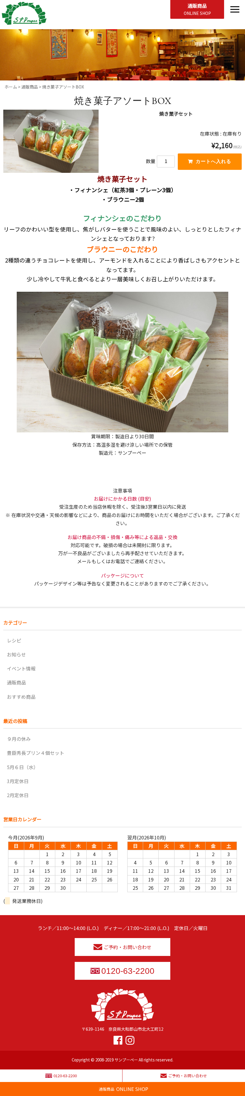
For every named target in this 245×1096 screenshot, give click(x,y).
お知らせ (16, 654)
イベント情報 (21, 668)
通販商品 (197, 9)
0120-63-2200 (127, 971)
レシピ (14, 640)
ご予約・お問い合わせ (127, 947)
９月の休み (19, 738)
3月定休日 (18, 781)
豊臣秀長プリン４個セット (35, 752)
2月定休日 (18, 795)
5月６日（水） (22, 767)
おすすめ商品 (21, 696)
